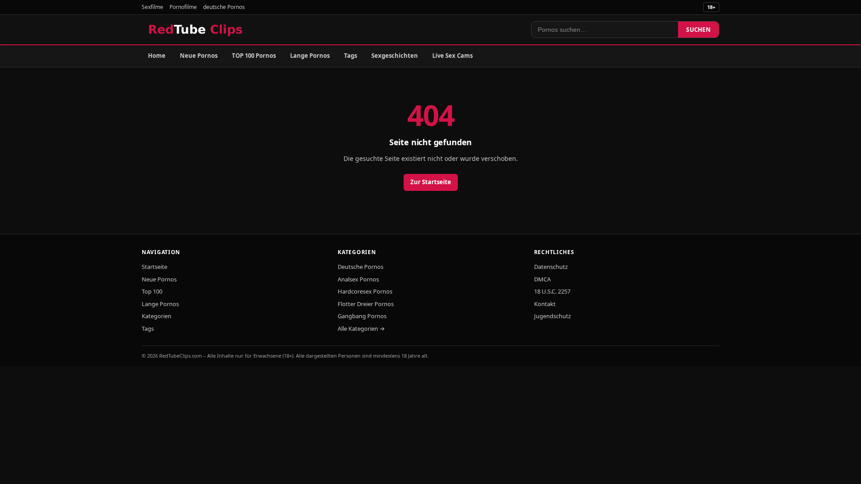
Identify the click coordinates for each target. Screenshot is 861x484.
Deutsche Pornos (360, 267)
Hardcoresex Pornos (365, 291)
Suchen (698, 30)
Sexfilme (152, 7)
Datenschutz (551, 267)
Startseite (154, 267)
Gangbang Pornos (362, 316)
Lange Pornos (310, 56)
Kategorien (156, 316)
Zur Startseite (430, 182)
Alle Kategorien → (361, 328)
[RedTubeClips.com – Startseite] (196, 30)
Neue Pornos (198, 56)
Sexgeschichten (394, 56)
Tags (350, 56)
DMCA (542, 279)
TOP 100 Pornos (254, 56)
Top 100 (152, 291)
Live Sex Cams (452, 56)
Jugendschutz (552, 316)
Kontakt (545, 304)
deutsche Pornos (224, 7)
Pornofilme (183, 7)
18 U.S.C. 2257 (552, 291)
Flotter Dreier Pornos (366, 304)
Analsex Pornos (358, 279)
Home (156, 56)
